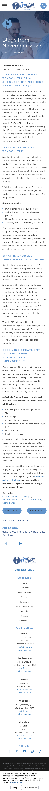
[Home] (23, 6)
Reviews (24, 616)
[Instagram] (32, 751)
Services (24, 597)
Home (24, 583)
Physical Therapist (23, 496)
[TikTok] (39, 751)
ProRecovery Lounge (24, 607)
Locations (24, 602)
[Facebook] (9, 751)
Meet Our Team (24, 592)
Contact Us (24, 621)
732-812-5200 (24, 569)
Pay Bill (24, 611)
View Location (24, 650)
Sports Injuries (8, 503)
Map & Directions (24, 647)
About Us (24, 588)
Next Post (37, 511)
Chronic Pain (8, 496)
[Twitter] (16, 751)
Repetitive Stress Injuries (30, 500)
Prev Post (12, 511)
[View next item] (20, 543)
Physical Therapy (10, 500)
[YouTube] (24, 751)
